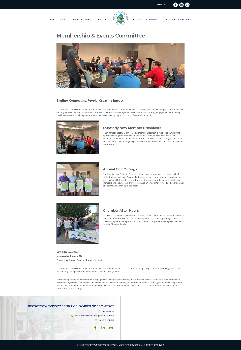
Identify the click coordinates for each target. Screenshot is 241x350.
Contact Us (160, 5)
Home (52, 19)
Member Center (82, 19)
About (64, 19)
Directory (102, 19)
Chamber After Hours (165, 215)
